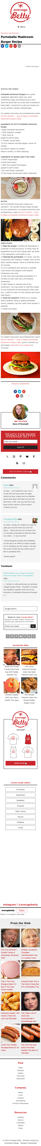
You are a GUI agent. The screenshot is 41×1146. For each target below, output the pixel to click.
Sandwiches (14, 33)
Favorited (20, 1123)
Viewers (20, 1117)
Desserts (20, 806)
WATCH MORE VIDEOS (19, 471)
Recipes (4, 33)
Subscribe (20, 1079)
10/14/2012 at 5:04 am (11, 488)
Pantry (20, 1125)
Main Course (20, 811)
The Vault (20, 1076)
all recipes (20, 789)
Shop (20, 1128)
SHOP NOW (19, 763)
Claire (6, 485)
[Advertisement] (19, 865)
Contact (20, 1098)
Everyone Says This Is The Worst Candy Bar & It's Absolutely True (30, 984)
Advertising (20, 1101)
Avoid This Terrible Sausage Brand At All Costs (10, 1047)
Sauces (20, 817)
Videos (20, 1073)
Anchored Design (11, 1143)
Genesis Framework (28, 1143)
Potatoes (20, 822)
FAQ (20, 1095)
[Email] (19, 46)
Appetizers (20, 795)
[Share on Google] (11, 46)
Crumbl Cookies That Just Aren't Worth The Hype (12, 697)
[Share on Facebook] (3, 46)
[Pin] (15, 46)
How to (21, 1120)
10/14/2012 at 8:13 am (11, 522)
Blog (20, 1068)
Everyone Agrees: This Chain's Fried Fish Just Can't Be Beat (10, 1015)
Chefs (20, 828)
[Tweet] (7, 46)
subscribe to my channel (20, 345)
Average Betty (20, 12)
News (20, 1092)
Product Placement (20, 1103)
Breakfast (20, 800)
